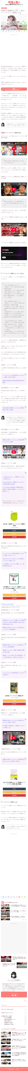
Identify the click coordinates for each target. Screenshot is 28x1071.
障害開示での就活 (15, 1022)
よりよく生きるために (14, 1009)
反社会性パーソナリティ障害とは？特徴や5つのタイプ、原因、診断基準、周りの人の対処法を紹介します (14, 622)
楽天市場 (14, 536)
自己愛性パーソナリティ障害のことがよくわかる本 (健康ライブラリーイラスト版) (14, 588)
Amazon (14, 533)
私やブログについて (14, 1012)
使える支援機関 (15, 1017)
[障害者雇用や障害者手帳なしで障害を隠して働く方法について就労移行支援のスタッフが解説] (14, 4)
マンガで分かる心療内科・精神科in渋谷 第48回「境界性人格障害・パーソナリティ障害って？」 (14, 489)
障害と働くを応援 (14, 1016)
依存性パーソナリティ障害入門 (14, 695)
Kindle (14, 530)
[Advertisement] (14, 50)
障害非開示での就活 (15, 1024)
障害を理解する (15, 1021)
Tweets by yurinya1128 (7, 604)
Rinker (16, 527)
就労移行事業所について (15, 1019)
